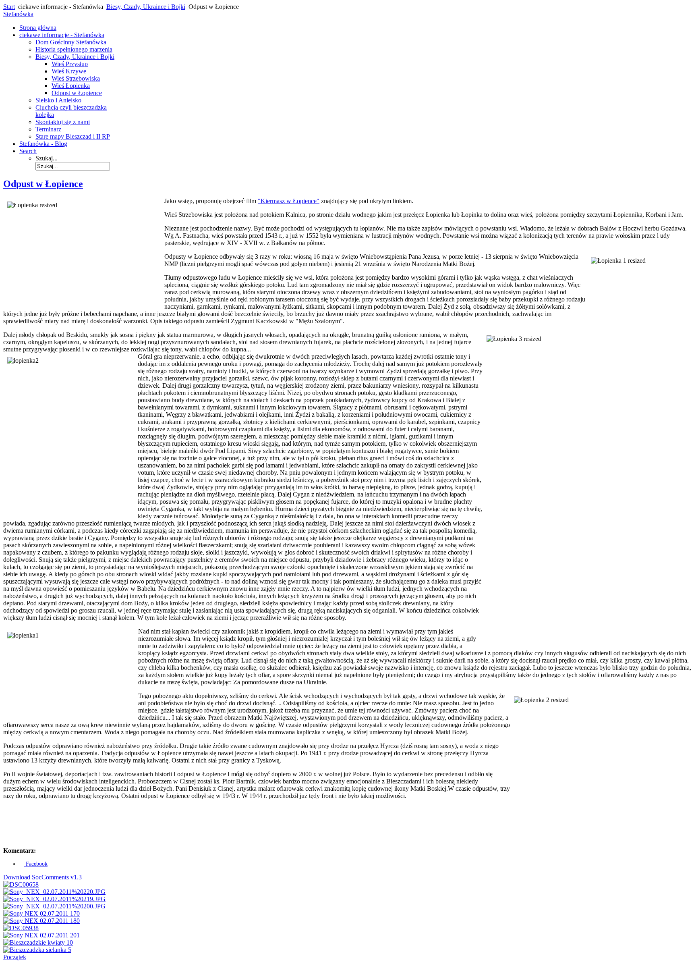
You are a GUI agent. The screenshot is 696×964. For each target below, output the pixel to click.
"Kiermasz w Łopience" (288, 200)
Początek (14, 957)
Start (9, 6)
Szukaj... (46, 158)
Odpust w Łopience (43, 184)
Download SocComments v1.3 (42, 877)
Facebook (36, 864)
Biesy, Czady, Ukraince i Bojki (145, 6)
